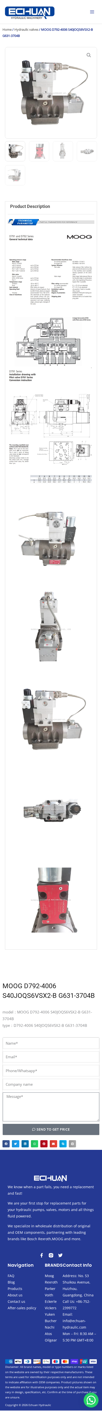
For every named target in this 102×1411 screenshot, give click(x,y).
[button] (88, 55)
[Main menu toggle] (92, 12)
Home (7, 29)
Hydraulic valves (26, 29)
